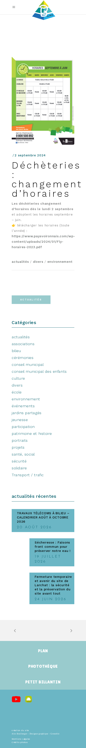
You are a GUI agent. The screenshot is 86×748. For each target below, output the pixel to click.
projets (18, 447)
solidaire (19, 468)
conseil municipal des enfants (39, 371)
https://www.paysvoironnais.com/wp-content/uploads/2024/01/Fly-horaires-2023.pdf (43, 241)
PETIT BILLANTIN (43, 682)
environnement (60, 262)
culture (18, 378)
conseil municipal (28, 364)
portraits (20, 440)
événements (23, 406)
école (17, 392)
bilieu (16, 350)
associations (23, 344)
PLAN (43, 650)
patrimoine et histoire (32, 433)
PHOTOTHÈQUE (43, 666)
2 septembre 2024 (30, 155)
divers (38, 262)
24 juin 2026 (50, 599)
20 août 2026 (34, 527)
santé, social (23, 454)
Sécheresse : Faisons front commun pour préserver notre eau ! (53, 547)
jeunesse (20, 419)
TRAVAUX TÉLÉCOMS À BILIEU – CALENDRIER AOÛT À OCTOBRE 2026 (43, 517)
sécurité (19, 461)
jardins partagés (27, 413)
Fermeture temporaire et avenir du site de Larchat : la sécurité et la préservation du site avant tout (53, 585)
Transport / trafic (28, 475)
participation (23, 426)
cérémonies (22, 357)
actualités (20, 262)
